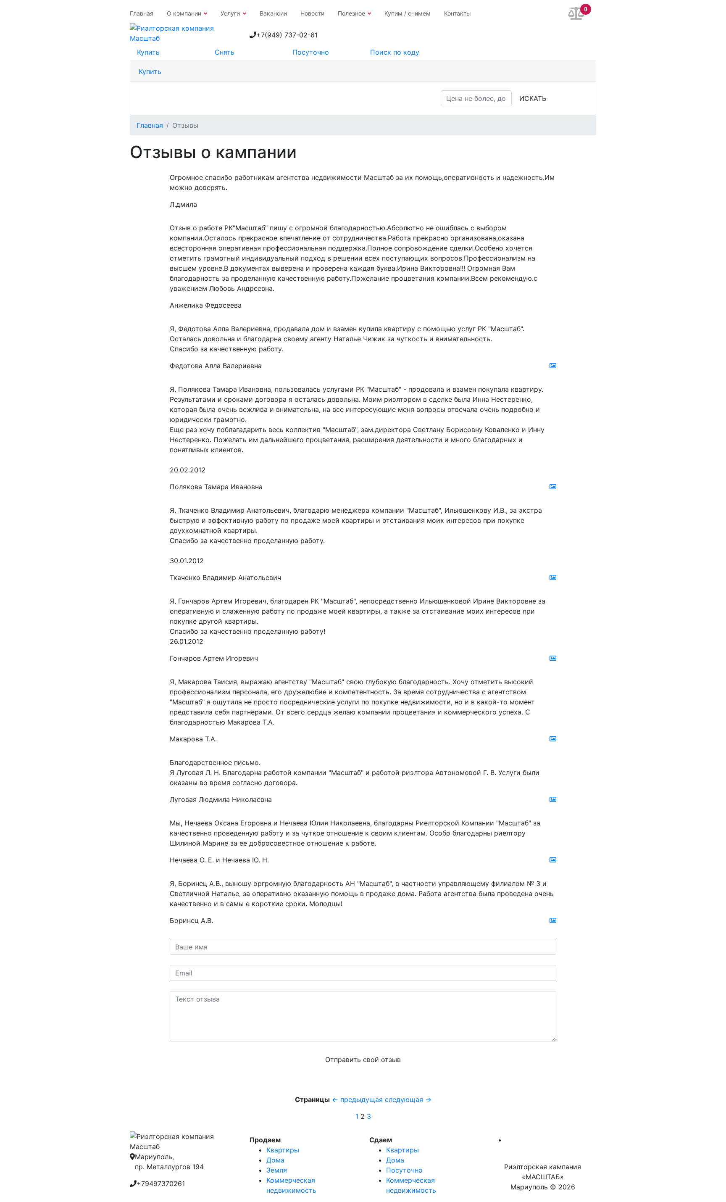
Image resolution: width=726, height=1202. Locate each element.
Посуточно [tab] (310, 52)
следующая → (408, 1099)
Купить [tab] (148, 52)
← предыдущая (358, 1099)
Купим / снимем (407, 13)
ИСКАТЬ (532, 98)
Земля (276, 1170)
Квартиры (282, 1150)
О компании (184, 13)
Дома (275, 1160)
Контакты (457, 13)
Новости (312, 13)
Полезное (351, 13)
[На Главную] (183, 32)
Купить (150, 71)
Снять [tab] (224, 52)
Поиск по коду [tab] (394, 52)
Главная (141, 13)
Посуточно (404, 1170)
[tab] (363, 71)
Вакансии (273, 13)
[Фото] (553, 369)
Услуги (230, 13)
